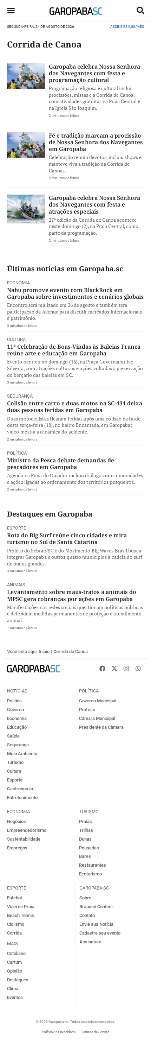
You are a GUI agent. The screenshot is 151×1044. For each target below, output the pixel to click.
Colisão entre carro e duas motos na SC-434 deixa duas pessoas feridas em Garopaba (74, 406)
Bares (85, 856)
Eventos (15, 997)
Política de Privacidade (59, 1032)
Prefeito (87, 709)
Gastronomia (20, 788)
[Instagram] (126, 668)
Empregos (17, 847)
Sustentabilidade (23, 839)
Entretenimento (22, 797)
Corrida (14, 933)
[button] (140, 11)
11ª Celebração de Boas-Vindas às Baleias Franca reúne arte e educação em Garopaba (73, 350)
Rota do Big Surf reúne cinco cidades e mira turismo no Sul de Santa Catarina (67, 538)
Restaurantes (92, 865)
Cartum (14, 962)
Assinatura (90, 941)
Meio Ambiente (22, 753)
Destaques (17, 979)
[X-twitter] (114, 668)
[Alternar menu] (11, 10)
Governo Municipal (97, 700)
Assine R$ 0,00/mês (127, 27)
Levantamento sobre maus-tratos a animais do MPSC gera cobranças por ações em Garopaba (71, 595)
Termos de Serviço (95, 1032)
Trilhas (86, 830)
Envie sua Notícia (96, 924)
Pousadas (89, 847)
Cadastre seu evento (99, 933)
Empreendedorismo (26, 830)
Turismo (15, 762)
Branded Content (96, 906)
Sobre (85, 897)
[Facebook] (102, 668)
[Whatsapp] (138, 668)
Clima (12, 988)
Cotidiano (16, 953)
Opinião (14, 971)
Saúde (13, 736)
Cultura (16, 339)
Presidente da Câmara (101, 727)
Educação (17, 727)
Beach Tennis (20, 915)
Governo (15, 709)
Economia (18, 282)
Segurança (20, 396)
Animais (16, 584)
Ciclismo (15, 924)
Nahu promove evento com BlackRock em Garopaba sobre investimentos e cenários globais (75, 293)
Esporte (16, 528)
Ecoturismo (90, 874)
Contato (87, 915)
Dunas (85, 839)
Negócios (16, 821)
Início (44, 651)
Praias (85, 821)
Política (17, 453)
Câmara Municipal (97, 718)
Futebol (14, 897)
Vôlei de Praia (20, 906)
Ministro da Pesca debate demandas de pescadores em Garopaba (60, 463)
